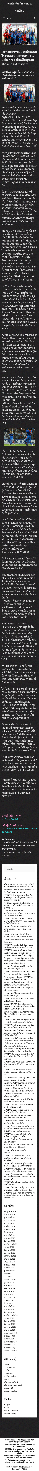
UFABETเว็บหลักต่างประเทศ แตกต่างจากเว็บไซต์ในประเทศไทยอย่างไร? (19, 1026)
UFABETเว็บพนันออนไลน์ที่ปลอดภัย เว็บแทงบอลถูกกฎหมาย (18, 967)
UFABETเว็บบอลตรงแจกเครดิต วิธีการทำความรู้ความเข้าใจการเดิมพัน (19, 972)
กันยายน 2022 (9, 1250)
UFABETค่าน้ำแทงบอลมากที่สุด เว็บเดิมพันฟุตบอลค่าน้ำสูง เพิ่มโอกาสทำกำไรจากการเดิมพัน (18, 897)
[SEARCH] (35, 18)
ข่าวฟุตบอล (9, 839)
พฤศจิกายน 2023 (10, 1226)
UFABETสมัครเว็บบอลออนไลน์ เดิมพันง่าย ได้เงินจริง (19, 1183)
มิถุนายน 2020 (9, 1330)
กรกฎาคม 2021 (10, 1291)
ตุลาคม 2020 (9, 1318)
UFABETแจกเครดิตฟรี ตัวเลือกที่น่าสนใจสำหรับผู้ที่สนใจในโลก (18, 1135)
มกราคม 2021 (9, 1309)
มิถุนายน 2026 (9, 1214)
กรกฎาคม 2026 (10, 1211)
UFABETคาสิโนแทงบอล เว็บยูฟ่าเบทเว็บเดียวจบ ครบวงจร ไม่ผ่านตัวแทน (18, 1089)
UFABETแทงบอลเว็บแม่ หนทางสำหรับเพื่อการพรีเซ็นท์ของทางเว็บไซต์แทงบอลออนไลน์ (19, 1195)
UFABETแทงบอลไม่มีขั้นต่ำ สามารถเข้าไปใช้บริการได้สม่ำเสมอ (18, 1111)
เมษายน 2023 (9, 1229)
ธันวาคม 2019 (9, 1347)
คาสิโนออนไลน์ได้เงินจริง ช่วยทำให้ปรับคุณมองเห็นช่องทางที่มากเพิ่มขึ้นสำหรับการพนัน (19, 845)
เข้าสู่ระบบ (8, 1404)
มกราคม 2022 (9, 1273)
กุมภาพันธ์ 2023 (10, 1235)
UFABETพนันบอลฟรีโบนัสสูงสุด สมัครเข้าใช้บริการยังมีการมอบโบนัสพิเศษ (19, 1020)
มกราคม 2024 (9, 1220)
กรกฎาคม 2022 (10, 1256)
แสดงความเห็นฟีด (11, 1410)
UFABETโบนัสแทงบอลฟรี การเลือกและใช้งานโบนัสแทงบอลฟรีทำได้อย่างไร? (18, 1158)
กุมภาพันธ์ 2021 (10, 1306)
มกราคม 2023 (9, 1238)
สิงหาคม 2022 (9, 1253)
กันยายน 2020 (9, 1321)
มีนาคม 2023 (9, 1232)
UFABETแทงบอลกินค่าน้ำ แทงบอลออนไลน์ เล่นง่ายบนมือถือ (18, 1121)
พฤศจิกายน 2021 (10, 1279)
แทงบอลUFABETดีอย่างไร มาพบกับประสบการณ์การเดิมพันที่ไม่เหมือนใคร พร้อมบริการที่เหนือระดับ (19, 1006)
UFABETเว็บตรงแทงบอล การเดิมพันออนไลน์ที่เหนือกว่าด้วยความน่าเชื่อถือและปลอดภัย (19, 1176)
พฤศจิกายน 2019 (10, 1350)
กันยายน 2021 (9, 1285)
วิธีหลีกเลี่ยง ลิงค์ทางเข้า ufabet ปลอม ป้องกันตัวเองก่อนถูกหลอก (19, 890)
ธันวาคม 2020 (9, 1312)
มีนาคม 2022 (9, 1267)
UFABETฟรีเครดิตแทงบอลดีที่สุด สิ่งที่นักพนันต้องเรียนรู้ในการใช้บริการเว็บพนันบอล (19, 1056)
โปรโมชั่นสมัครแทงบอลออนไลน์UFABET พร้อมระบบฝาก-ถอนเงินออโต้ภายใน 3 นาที (19, 913)
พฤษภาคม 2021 (10, 1297)
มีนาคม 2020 (9, 1338)
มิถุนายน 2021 (9, 1294)
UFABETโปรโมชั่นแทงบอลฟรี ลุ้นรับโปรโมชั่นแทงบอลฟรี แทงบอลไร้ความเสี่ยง (19, 1072)
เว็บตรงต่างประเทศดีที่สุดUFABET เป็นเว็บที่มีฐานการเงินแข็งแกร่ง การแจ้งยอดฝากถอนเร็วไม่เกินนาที (19, 960)
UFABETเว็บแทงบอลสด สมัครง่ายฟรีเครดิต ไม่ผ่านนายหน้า (18, 1105)
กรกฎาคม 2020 (10, 1327)
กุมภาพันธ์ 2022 (10, 1270)
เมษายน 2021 (9, 1300)
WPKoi (24, 1469)
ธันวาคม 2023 (9, 1223)
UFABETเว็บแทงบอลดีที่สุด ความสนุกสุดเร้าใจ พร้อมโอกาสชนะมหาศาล (19, 1188)
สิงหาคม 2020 (9, 1324)
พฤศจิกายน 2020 (10, 1315)
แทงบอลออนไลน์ (10, 1391)
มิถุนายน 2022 (9, 1259)
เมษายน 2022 (9, 1265)
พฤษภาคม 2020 (10, 1333)
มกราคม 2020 (9, 1344)
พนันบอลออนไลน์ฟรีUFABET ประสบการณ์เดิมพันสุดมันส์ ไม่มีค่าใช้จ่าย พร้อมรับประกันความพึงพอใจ (19, 1048)
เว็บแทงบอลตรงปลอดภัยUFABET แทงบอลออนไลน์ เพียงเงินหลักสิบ (19, 978)
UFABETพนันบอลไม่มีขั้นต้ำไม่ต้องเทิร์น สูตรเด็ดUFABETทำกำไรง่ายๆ (18, 935)
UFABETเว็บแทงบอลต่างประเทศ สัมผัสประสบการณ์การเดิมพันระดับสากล (19, 1170)
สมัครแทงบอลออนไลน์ (13, 1385)
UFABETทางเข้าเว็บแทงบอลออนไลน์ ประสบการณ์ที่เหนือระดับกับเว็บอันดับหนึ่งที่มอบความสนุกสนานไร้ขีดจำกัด (19, 1040)
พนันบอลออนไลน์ (11, 1382)
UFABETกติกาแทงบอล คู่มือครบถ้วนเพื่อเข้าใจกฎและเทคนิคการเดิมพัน (18, 1164)
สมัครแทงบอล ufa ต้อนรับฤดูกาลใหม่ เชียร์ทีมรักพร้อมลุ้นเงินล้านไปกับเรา (19, 885)
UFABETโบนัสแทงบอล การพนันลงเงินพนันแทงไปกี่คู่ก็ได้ (19, 1094)
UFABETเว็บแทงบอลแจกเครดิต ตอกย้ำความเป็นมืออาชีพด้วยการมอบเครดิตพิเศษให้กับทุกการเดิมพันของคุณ (19, 1128)
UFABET (7, 1364)
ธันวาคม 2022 (9, 1241)
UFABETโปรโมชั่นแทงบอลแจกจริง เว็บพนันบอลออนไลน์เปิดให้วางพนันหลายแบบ (19, 1064)
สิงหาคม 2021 (9, 1288)
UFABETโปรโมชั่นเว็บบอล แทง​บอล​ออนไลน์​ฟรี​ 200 (18, 1140)
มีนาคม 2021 (9, 1303)
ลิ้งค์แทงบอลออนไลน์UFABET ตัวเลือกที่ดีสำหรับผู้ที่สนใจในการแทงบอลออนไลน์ (19, 1014)
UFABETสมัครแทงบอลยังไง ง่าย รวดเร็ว (17, 1151)
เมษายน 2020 (9, 1336)
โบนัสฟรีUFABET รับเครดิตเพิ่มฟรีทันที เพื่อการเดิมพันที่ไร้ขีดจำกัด (19, 1084)
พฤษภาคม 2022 (10, 1261)
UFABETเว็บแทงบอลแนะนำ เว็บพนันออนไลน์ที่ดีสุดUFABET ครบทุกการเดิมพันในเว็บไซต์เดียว (19, 921)
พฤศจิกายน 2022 (10, 1244)
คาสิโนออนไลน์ (10, 1376)
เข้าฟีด (6, 1407)
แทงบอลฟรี (8, 1388)
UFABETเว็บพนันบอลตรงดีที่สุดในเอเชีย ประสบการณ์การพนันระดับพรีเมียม (17, 929)
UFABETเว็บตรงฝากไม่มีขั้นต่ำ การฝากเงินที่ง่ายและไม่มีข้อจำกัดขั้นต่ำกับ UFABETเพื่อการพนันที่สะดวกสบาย (19, 947)
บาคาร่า (7, 1379)
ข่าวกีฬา (7, 1370)
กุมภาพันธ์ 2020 (10, 1341)
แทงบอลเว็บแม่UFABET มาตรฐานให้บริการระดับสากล (18, 988)
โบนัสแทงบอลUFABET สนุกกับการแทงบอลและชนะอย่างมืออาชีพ (19, 1078)
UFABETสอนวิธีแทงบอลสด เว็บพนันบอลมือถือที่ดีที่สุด (18, 994)
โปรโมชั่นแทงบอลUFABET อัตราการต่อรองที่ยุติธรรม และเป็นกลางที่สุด (19, 954)
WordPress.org (10, 1413)
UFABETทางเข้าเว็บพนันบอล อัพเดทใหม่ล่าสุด (18, 940)
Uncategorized (10, 1367)
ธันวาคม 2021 (9, 1276)
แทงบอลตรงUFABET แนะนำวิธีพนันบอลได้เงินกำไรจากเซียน (18, 1100)
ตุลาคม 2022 (9, 1247)
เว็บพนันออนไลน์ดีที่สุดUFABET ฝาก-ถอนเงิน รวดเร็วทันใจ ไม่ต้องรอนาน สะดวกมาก (18, 905)
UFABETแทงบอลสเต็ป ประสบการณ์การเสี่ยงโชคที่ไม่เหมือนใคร (18, 1116)
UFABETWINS (10, 818)
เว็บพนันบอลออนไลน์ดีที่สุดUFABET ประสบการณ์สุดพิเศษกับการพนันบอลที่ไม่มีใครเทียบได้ (19, 1033)
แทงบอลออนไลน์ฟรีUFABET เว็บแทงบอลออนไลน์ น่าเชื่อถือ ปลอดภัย (18, 983)
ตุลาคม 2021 (9, 1282)
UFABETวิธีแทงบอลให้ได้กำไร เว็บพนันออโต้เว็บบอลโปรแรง (19, 999)
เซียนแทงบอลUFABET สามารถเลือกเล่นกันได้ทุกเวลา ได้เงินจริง (18, 1145)
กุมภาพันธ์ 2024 (10, 1217)
